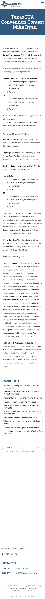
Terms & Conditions (16, 591)
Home (8, 586)
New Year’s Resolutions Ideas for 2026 (20, 418)
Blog (39, 586)
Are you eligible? (25, 586)
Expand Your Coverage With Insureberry (21, 427)
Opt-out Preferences (30, 591)
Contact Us (13, 588)
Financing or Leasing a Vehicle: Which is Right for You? (23, 432)
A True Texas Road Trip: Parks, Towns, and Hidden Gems (22, 412)
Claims (34, 586)
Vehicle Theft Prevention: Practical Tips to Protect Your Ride (21, 392)
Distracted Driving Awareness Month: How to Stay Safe (23, 406)
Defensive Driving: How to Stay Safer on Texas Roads (21, 386)
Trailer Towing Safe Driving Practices (19, 402)
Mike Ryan (37, 62)
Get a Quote (22, 588)
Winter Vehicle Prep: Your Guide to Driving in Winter (23, 422)
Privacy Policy (32, 588)
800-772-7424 (22, 568)
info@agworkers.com (26, 573)
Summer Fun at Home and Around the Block (22, 398)
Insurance (14, 586)
